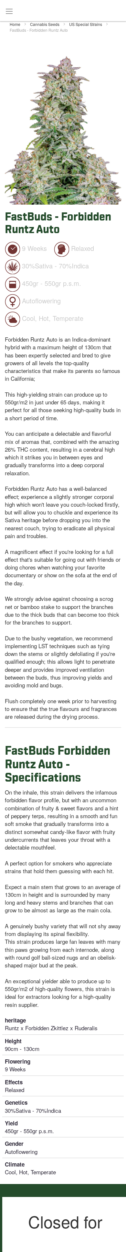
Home (15, 24)
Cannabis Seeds (45, 24)
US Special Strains (86, 24)
